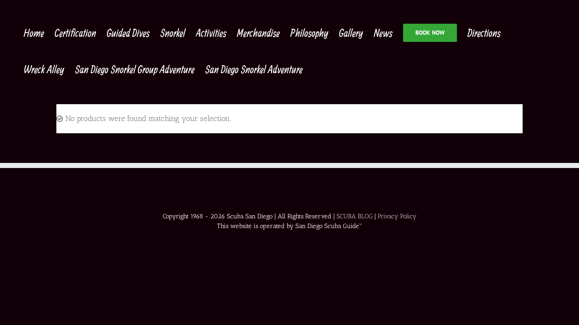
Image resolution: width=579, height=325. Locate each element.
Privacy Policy (397, 216)
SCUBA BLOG (355, 216)
